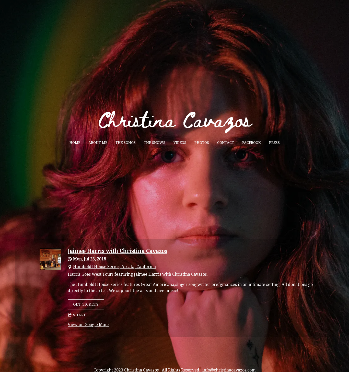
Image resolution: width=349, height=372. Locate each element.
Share (79, 315)
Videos (179, 143)
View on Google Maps (88, 324)
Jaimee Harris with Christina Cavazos (117, 251)
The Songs (125, 143)
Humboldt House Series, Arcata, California (114, 266)
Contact (225, 143)
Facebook (251, 143)
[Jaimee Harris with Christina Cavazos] (50, 268)
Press (274, 143)
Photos (201, 143)
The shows (154, 143)
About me (97, 143)
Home (74, 143)
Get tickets (86, 304)
